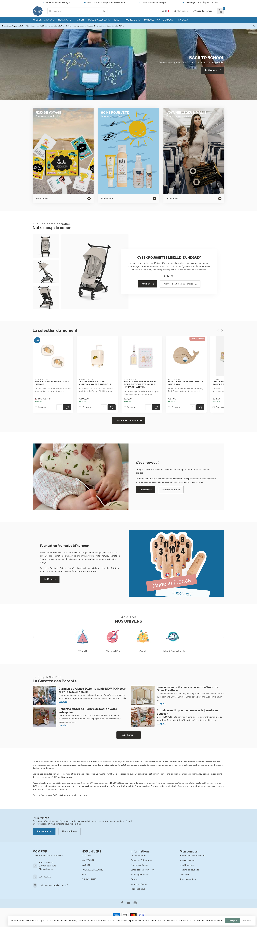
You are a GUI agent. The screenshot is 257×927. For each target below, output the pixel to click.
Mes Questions (187, 865)
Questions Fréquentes (141, 860)
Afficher (146, 283)
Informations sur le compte (192, 855)
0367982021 (45, 876)
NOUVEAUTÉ (64, 19)
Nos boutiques (69, 831)
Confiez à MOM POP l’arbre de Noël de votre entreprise (88, 710)
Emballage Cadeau (140, 874)
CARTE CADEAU (165, 19)
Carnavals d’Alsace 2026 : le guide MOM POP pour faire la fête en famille (92, 690)
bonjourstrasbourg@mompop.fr (53, 885)
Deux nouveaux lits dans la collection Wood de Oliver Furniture (187, 688)
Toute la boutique (171, 489)
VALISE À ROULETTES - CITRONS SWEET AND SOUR (95, 383)
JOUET (117, 19)
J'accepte (232, 920)
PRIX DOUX (182, 19)
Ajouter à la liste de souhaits (178, 283)
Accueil (37, 19)
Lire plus (63, 701)
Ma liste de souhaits (189, 869)
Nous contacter (44, 831)
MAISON (80, 19)
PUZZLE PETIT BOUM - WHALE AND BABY (185, 383)
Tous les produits (188, 879)
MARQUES (149, 19)
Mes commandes (188, 860)
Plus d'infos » (247, 920)
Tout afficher (126, 735)
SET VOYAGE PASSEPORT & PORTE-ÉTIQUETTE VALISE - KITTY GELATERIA (140, 384)
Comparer (42, 407)
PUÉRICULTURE (132, 19)
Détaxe (134, 879)
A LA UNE (49, 19)
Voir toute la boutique (127, 420)
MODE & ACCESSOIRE (99, 19)
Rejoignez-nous (138, 888)
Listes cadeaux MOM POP (143, 869)
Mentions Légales (139, 884)
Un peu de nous (138, 855)
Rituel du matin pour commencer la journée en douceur (187, 712)
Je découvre (146, 489)
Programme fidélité (140, 865)
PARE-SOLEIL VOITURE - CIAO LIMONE (52, 383)
